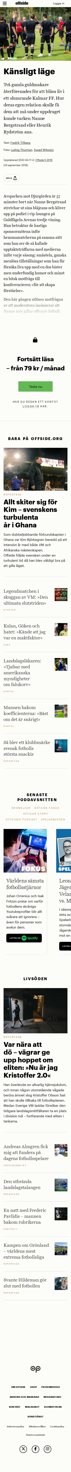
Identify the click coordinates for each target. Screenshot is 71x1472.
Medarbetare (52, 1397)
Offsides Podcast (21, 819)
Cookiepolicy (57, 1426)
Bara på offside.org (35, 438)
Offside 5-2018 (43, 160)
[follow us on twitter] (23, 1449)
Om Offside (18, 1387)
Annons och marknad (24, 1397)
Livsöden (35, 978)
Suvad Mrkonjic (44, 149)
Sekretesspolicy (15, 1426)
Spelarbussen (53, 819)
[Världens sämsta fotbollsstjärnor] (25, 850)
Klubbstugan (53, 1407)
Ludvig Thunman (21, 149)
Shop (33, 1387)
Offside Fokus (47, 807)
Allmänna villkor (37, 1426)
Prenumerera (50, 1387)
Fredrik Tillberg (20, 142)
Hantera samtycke (35, 1435)
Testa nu (35, 386)
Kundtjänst (35, 1416)
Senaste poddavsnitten (37, 797)
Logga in (58, 3)
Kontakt (15, 1407)
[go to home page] (22, 3)
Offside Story (35, 813)
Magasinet (32, 1407)
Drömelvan (21, 807)
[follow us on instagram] (47, 1449)
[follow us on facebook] (35, 1449)
